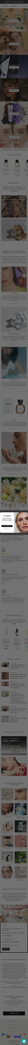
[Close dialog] (27, 513)
